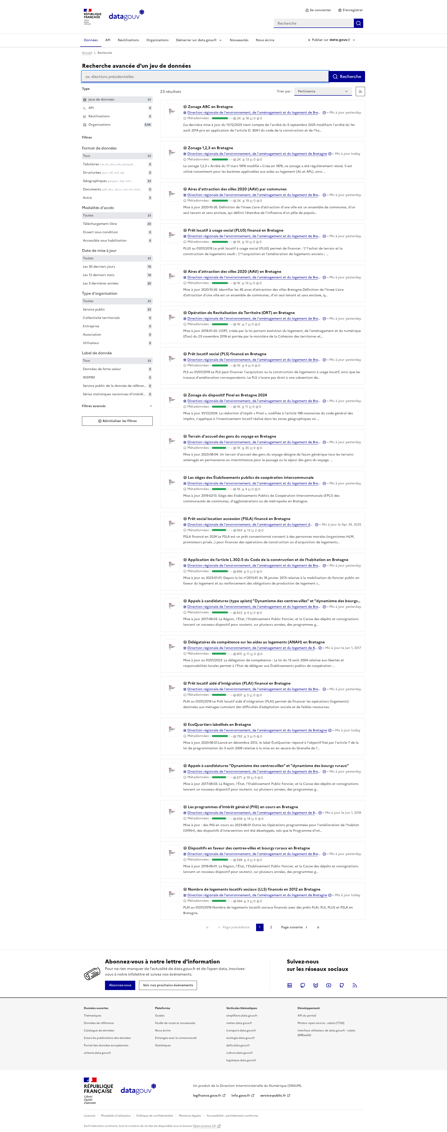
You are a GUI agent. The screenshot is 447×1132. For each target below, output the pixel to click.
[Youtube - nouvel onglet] (328, 985)
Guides (159, 1016)
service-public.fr (273, 1095)
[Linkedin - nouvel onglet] (289, 985)
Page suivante (292, 927)
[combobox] (318, 23)
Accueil (87, 53)
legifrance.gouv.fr (207, 1095)
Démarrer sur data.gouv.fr (196, 40)
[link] (318, 10)
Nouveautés (239, 40)
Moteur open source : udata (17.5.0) (321, 1023)
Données (91, 40)
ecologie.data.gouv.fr (240, 1038)
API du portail (307, 1016)
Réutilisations (128, 40)
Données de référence (99, 1023)
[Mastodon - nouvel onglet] (302, 985)
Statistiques (163, 1045)
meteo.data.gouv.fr (239, 1023)
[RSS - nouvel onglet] (354, 985)
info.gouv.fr (240, 1095)
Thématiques (92, 1016)
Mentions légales (190, 1116)
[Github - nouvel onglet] (341, 985)
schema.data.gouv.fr (97, 1053)
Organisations (157, 40)
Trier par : (284, 91)
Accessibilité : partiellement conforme (232, 1116)
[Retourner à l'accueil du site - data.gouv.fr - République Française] (138, 1090)
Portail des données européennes (106, 1045)
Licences (89, 1116)
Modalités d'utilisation (116, 1116)
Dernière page (318, 927)
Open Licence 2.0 (204, 1126)
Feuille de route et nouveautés (175, 1023)
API (107, 40)
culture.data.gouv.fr (239, 1053)
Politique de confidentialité (154, 1116)
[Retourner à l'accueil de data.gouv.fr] (126, 16)
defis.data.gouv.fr (238, 1045)
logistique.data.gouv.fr (241, 1060)
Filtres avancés (93, 406)
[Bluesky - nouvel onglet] (315, 985)
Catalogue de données (99, 1030)
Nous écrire (265, 40)
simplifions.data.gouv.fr (241, 1016)
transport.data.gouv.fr (241, 1030)
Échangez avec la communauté (175, 1038)
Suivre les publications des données (107, 1038)
